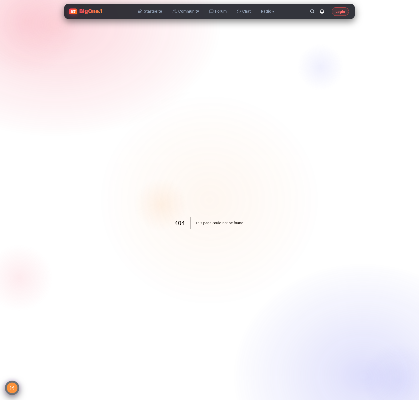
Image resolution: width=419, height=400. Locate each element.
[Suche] (312, 11)
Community (188, 11)
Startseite (153, 11)
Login (340, 11)
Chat (246, 11)
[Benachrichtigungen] (322, 11)
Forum (221, 11)
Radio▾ (267, 11)
